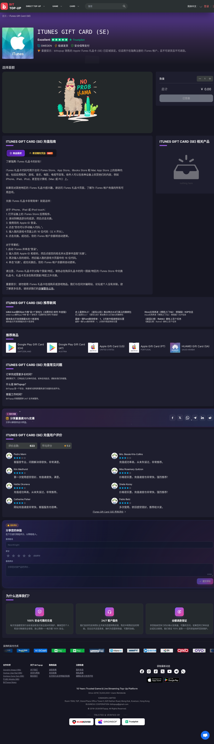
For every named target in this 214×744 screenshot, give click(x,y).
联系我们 (34, 676)
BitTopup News (9, 682)
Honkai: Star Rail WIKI (12, 673)
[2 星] (13, 555)
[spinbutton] (204, 79)
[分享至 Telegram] (195, 418)
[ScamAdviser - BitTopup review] (81, 721)
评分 (7, 551)
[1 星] (8, 555)
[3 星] (18, 555)
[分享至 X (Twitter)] (180, 418)
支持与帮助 (35, 673)
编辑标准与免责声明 (84, 676)
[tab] (16, 153)
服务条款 (80, 670)
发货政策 (53, 673)
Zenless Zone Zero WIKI (13, 676)
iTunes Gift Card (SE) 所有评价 (108, 511)
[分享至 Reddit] (210, 418)
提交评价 (207, 581)
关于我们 (34, 670)
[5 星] (29, 555)
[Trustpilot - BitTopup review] (133, 721)
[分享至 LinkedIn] (202, 418)
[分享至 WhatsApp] (187, 418)
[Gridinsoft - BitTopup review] (107, 721)
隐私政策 (80, 673)
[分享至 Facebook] (172, 418)
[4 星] (24, 555)
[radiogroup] (20, 458)
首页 (4, 16)
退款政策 (53, 670)
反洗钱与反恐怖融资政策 (59, 676)
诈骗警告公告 (46, 288)
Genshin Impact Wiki (12, 670)
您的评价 (9, 561)
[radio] (15, 458)
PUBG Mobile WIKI (11, 679)
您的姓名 (9, 539)
